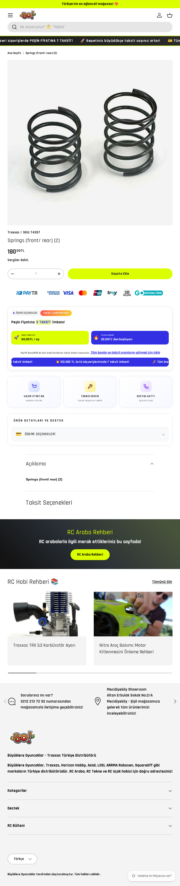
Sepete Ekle (120, 273)
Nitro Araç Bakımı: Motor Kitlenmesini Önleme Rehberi (126, 648)
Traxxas (13, 232)
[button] (170, 15)
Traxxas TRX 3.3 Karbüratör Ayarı (44, 645)
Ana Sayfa (14, 53)
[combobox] (90, 27)
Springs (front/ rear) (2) (41, 53)
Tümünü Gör (162, 581)
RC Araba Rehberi (90, 554)
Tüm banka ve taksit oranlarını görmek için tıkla (125, 352)
